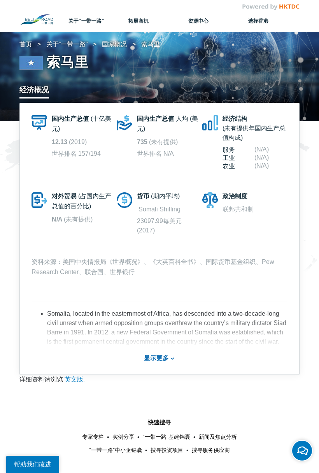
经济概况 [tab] (34, 90)
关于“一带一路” (67, 44)
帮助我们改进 (32, 464)
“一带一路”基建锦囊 (166, 437)
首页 (25, 44)
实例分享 (123, 437)
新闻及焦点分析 (218, 437)
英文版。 (77, 379)
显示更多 (157, 358)
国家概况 (114, 44)
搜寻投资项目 (167, 450)
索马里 (150, 44)
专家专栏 (93, 437)
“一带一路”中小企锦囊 (115, 450)
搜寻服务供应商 (211, 450)
